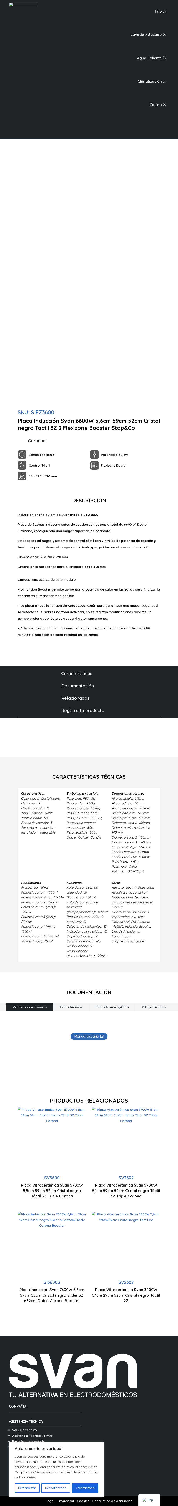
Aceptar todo (85, 1488)
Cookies (83, 1501)
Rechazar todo (55, 1488)
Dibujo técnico (154, 1007)
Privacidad (65, 1501)
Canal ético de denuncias (112, 1501)
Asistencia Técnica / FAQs (32, 1436)
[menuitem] (160, 11)
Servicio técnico (24, 1430)
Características (76, 673)
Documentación (77, 685)
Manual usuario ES (89, 1036)
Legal (50, 1501)
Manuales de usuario (29, 1007)
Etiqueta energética (112, 1007)
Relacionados (75, 698)
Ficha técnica (71, 1007)
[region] (56, 1469)
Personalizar (27, 1488)
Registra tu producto (82, 710)
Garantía (37, 440)
